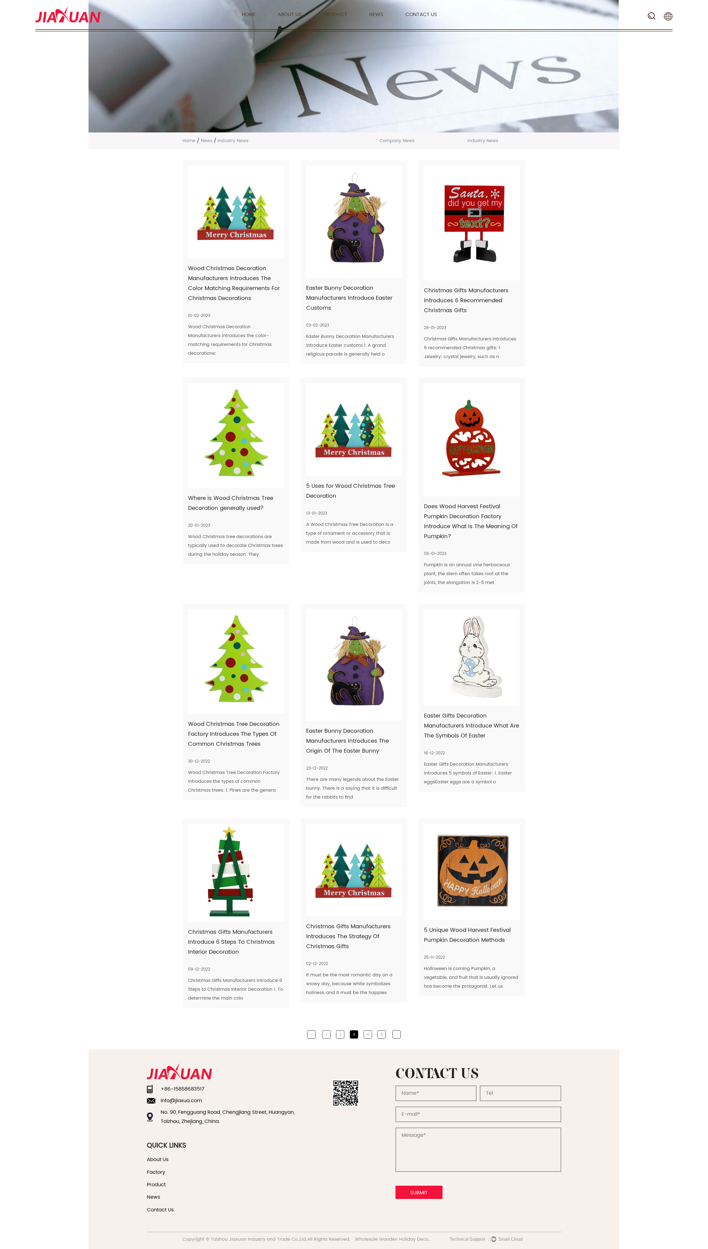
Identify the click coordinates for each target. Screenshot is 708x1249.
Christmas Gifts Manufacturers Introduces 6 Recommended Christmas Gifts (466, 300)
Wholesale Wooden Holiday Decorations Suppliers (410, 1239)
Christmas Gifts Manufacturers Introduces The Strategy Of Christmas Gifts (348, 936)
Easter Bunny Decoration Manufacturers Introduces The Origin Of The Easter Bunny (347, 741)
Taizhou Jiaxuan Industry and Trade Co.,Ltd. (259, 1239)
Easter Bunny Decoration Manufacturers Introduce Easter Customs (349, 298)
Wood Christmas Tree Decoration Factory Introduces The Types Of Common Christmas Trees (234, 734)
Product (335, 15)
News (376, 15)
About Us (290, 15)
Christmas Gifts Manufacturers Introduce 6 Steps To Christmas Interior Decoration (231, 942)
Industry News (482, 140)
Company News (396, 140)
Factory (156, 1172)
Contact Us (421, 15)
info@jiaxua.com (181, 1101)
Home (249, 15)
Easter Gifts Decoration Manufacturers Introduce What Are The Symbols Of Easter (471, 725)
